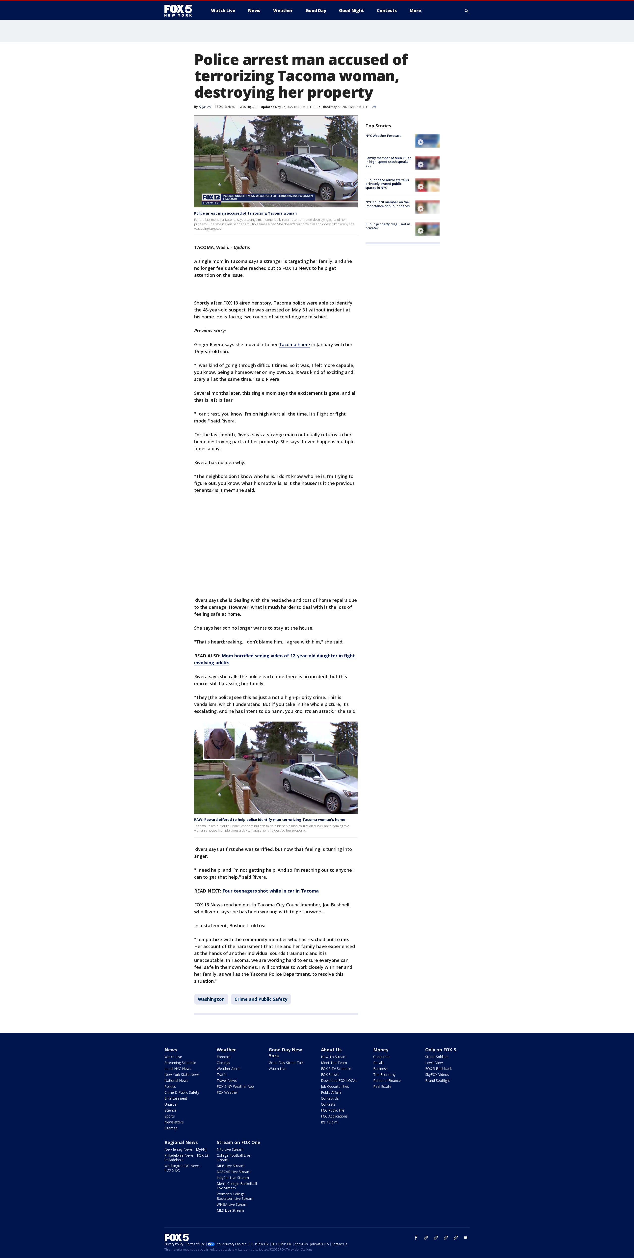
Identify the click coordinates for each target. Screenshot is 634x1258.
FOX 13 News (226, 107)
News (170, 1050)
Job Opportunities (335, 1086)
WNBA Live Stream (232, 1204)
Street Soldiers (437, 1056)
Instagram (426, 1238)
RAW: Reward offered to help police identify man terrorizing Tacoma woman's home (269, 819)
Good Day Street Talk (286, 1062)
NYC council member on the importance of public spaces (388, 204)
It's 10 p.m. (329, 1122)
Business (380, 1068)
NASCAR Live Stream (233, 1171)
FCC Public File (332, 1110)
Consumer (381, 1056)
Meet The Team (334, 1062)
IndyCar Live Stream (233, 1177)
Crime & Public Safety (181, 1092)
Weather (226, 1050)
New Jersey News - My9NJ (185, 1149)
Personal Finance (387, 1080)
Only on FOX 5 (440, 1050)
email (466, 1238)
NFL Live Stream (230, 1149)
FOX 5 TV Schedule (336, 1068)
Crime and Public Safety (261, 999)
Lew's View (434, 1062)
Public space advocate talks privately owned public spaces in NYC (387, 184)
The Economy (384, 1074)
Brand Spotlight (437, 1080)
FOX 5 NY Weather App (235, 1086)
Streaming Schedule (180, 1062)
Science (170, 1110)
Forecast (224, 1056)
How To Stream (333, 1056)
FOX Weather (227, 1092)
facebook (416, 1238)
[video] (427, 141)
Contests (328, 1104)
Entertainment (175, 1098)
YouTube (446, 1238)
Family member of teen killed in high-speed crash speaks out (389, 161)
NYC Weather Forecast (383, 135)
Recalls (378, 1062)
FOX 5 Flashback (438, 1068)
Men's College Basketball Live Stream (237, 1185)
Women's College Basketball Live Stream (235, 1196)
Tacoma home (294, 344)
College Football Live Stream (233, 1157)
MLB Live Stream (230, 1165)
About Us (331, 1050)
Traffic (222, 1074)
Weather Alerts (228, 1068)
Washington (248, 107)
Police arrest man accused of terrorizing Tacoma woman (245, 213)
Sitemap (171, 1128)
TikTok (436, 1238)
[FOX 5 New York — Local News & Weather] (180, 11)
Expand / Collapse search (467, 10)
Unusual (170, 1104)
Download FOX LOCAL (339, 1080)
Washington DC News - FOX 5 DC (183, 1168)
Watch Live (173, 1056)
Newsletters (174, 1122)
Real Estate (382, 1086)
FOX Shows (330, 1074)
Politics (170, 1086)
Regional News (181, 1142)
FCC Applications (334, 1116)
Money (380, 1050)
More (415, 10)
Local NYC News (177, 1068)
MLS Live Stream (230, 1210)
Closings (223, 1062)
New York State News (182, 1074)
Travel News (227, 1080)
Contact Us (330, 1098)
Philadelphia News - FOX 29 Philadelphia (186, 1157)
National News (176, 1080)
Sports (169, 1116)
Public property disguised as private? (388, 226)
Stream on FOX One (238, 1142)
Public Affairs (331, 1092)
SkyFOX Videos (437, 1074)
